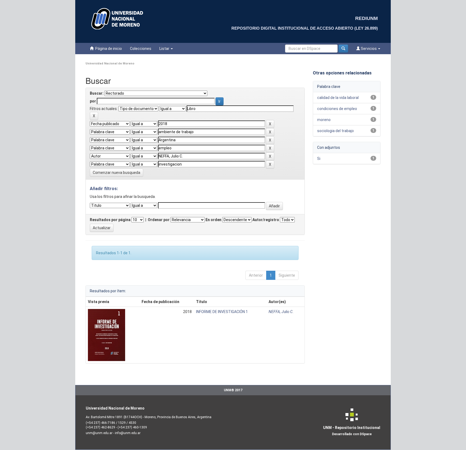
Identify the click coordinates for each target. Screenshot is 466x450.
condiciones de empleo (337, 109)
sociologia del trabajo (335, 131)
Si (318, 158)
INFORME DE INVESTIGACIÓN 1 (222, 312)
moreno (324, 120)
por (93, 101)
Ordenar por (159, 220)
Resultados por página (110, 220)
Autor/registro (265, 220)
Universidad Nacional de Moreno (109, 63)
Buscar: (97, 93)
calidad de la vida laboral (338, 97)
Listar (164, 48)
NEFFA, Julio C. (281, 312)
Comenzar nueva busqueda (116, 172)
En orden (213, 220)
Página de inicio (108, 48)
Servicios (369, 48)
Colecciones (140, 48)
